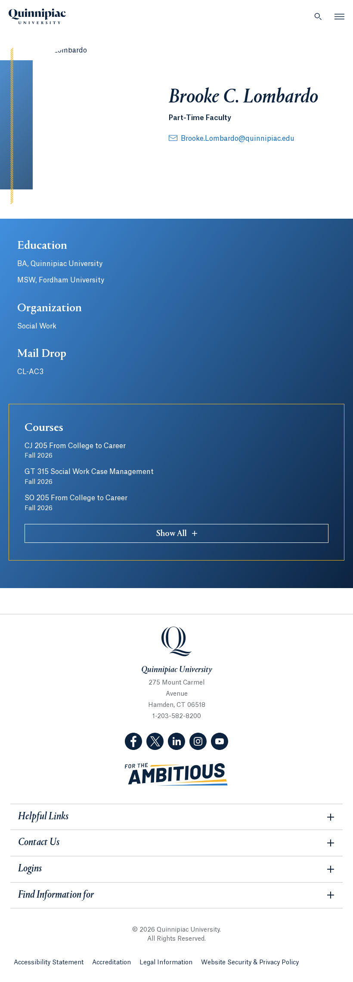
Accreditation (111, 963)
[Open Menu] (339, 16)
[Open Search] (318, 16)
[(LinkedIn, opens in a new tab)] (176, 741)
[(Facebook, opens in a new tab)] (133, 741)
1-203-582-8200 (176, 716)
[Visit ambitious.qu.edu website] (176, 775)
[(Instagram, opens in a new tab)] (198, 741)
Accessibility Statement (49, 963)
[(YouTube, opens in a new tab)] (219, 741)
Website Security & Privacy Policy (250, 963)
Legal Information (165, 963)
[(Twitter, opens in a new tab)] (155, 741)
